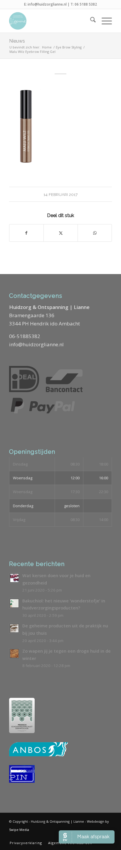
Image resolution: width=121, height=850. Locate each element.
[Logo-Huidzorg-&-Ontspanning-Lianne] (50, 21)
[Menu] (104, 21)
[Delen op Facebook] (26, 232)
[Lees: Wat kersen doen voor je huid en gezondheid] (14, 578)
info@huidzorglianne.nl (47, 4)
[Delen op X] (61, 232)
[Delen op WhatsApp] (95, 232)
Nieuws (17, 41)
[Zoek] (90, 21)
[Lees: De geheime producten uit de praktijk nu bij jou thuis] (14, 628)
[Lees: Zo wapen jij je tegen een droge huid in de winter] (14, 653)
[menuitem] (90, 21)
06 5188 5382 (86, 4)
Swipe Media (19, 829)
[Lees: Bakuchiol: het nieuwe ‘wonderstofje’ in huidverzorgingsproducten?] (14, 603)
